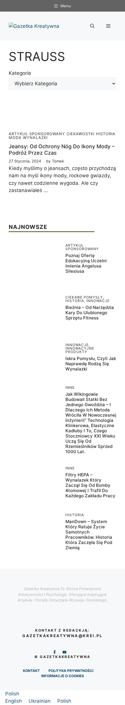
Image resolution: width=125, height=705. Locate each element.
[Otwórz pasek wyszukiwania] (92, 26)
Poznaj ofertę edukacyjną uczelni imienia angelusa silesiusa (86, 263)
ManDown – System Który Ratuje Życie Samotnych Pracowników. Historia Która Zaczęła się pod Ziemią (88, 534)
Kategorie (20, 73)
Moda (15, 137)
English (14, 701)
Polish (12, 694)
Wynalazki (35, 137)
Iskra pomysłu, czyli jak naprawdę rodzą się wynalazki (90, 364)
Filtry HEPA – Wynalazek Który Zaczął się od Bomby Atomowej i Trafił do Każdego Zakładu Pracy (90, 485)
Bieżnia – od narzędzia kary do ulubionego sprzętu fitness (89, 313)
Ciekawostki (80, 133)
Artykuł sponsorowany (37, 133)
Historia (105, 133)
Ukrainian (40, 701)
